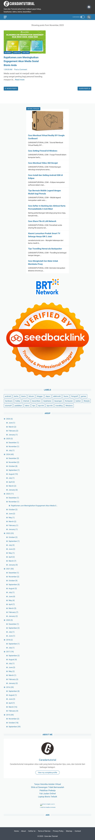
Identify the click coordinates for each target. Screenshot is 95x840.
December (14, 443)
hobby (17, 401)
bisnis (23, 396)
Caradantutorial (47, 759)
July (11, 450)
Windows (69, 406)
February (13, 431)
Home (16, 831)
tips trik (26, 52)
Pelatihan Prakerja (48, 790)
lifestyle (16, 52)
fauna (66, 396)
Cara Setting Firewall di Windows (42, 151)
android (8, 396)
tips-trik (50, 406)
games (83, 396)
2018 (9, 640)
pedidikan (18, 406)
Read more (19, 79)
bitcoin (31, 396)
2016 (10, 687)
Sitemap (69, 831)
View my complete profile (47, 773)
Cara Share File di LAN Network (42, 221)
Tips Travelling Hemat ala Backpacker (45, 248)
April (12, 482)
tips (33, 406)
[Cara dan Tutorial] (21, 3)
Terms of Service (44, 831)
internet (8, 52)
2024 (10, 454)
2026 (9, 419)
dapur (48, 396)
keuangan (58, 401)
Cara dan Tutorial (51, 836)
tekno (27, 406)
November (14, 446)
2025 (9, 439)
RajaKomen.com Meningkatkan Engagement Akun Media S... (34, 506)
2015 (10, 715)
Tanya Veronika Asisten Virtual (47, 784)
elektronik (57, 396)
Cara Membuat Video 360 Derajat (43, 163)
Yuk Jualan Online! (47, 793)
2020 (9, 620)
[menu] (5, 17)
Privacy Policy (58, 831)
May (12, 518)
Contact (78, 831)
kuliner (78, 401)
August (13, 474)
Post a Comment (20, 69)
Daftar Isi (31, 831)
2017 (10, 652)
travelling (59, 406)
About (23, 831)
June (12, 423)
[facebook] (88, 7)
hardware (8, 401)
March (12, 427)
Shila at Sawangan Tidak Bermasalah (47, 787)
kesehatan (47, 401)
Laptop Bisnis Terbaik (47, 796)
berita (16, 396)
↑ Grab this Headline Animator (48, 807)
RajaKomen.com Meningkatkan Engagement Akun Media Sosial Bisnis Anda (21, 61)
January (13, 435)
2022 (10, 533)
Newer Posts (11, 88)
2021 (10, 569)
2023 (10, 494)
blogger (40, 396)
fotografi (74, 396)
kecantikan (36, 401)
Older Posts (84, 88)
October (13, 466)
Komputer (69, 401)
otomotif (8, 406)
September (14, 470)
